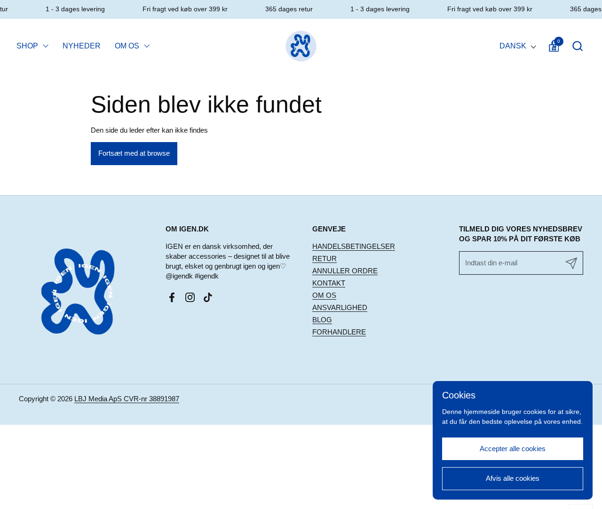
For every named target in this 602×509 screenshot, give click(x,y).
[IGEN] (301, 46)
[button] (577, 46)
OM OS (324, 295)
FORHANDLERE (339, 332)
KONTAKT (328, 283)
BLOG (322, 320)
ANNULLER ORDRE (345, 271)
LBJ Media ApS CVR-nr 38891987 (126, 399)
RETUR (324, 258)
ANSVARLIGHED (339, 307)
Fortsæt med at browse (134, 153)
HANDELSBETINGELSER (353, 246)
